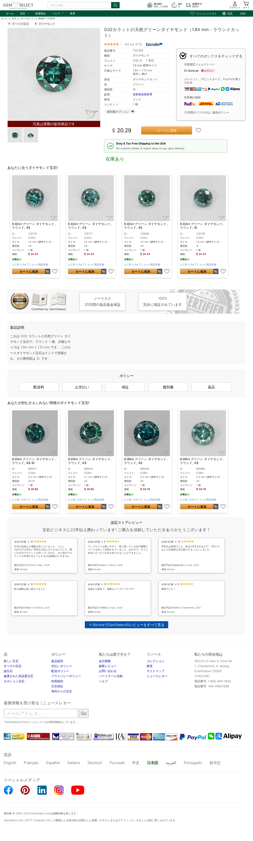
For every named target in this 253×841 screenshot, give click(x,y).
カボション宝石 (14, 681)
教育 (72, 13)
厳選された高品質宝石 (18, 676)
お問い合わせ (108, 671)
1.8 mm (137, 65)
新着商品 (40, 13)
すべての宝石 (12, 666)
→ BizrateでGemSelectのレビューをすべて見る (127, 625)
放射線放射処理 (142, 94)
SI (134, 89)
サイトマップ (155, 671)
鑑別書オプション (118, 111)
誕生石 (8, 671)
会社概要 (105, 661)
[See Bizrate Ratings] (154, 44)
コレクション (155, 661)
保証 (125, 387)
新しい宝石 (11, 661)
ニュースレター (157, 676)
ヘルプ (58, 13)
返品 (211, 387)
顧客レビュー (108, 666)
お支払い (82, 387)
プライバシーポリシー (66, 676)
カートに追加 (167, 130)
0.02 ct (138, 60)
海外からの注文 (61, 691)
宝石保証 (57, 686)
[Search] (115, 5)
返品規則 (57, 661)
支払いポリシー (61, 666)
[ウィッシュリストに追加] (198, 130)
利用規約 (57, 681)
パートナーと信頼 (111, 676)
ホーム (10, 13)
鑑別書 (168, 387)
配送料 (39, 387)
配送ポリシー (60, 671)
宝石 (24, 13)
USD (243, 13)
